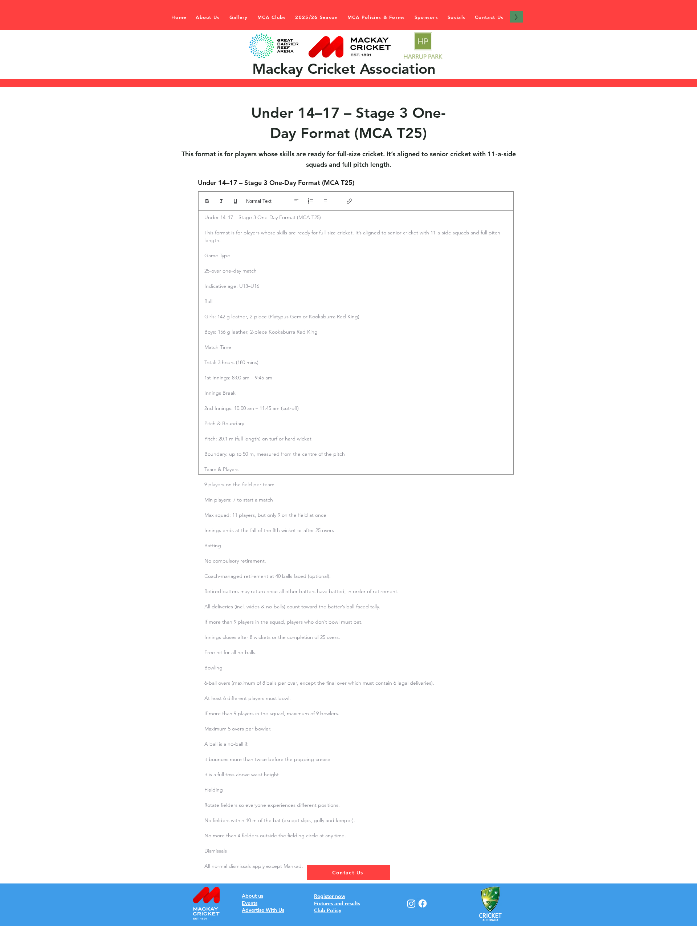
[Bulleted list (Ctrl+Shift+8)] (324, 201)
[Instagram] (411, 903)
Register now (329, 896)
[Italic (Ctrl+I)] (221, 201)
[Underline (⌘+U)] (235, 201)
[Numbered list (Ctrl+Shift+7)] (310, 201)
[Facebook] (422, 903)
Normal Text (259, 201)
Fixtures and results (337, 903)
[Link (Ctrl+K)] (349, 201)
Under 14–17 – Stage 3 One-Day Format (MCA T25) (276, 183)
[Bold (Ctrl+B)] (207, 201)
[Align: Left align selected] (296, 201)
